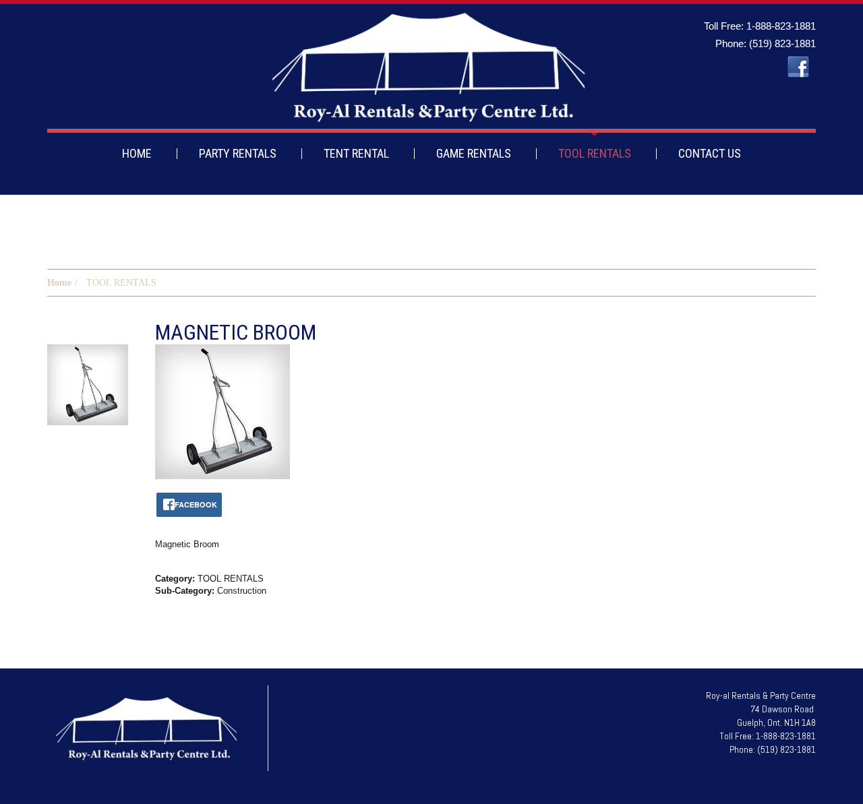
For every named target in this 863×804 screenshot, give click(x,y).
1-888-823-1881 (781, 26)
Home (59, 283)
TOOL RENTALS (594, 153)
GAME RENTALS (473, 153)
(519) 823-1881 (782, 43)
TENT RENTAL (356, 153)
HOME (137, 153)
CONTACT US (709, 153)
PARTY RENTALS (237, 153)
